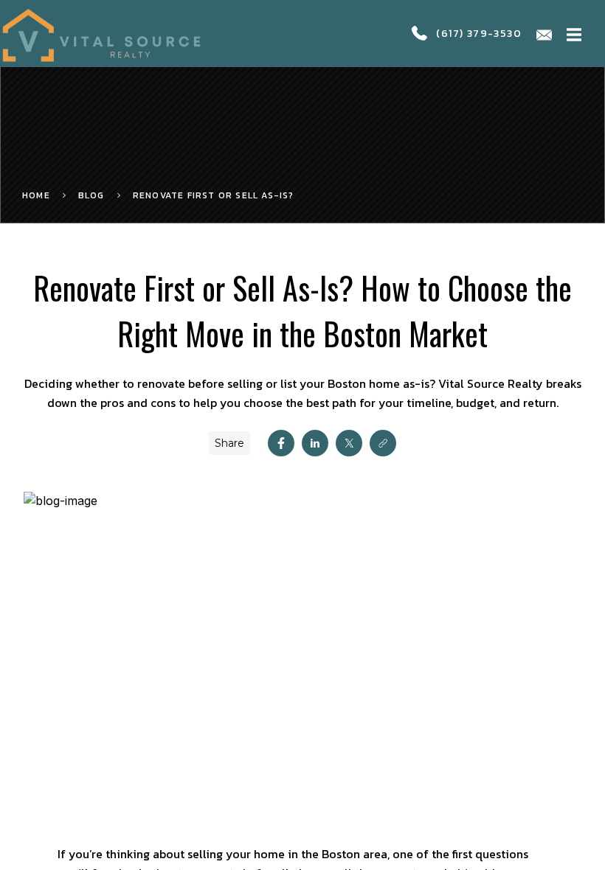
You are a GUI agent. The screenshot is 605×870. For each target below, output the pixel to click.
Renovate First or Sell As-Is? (213, 195)
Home (36, 195)
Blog (91, 195)
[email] (544, 33)
